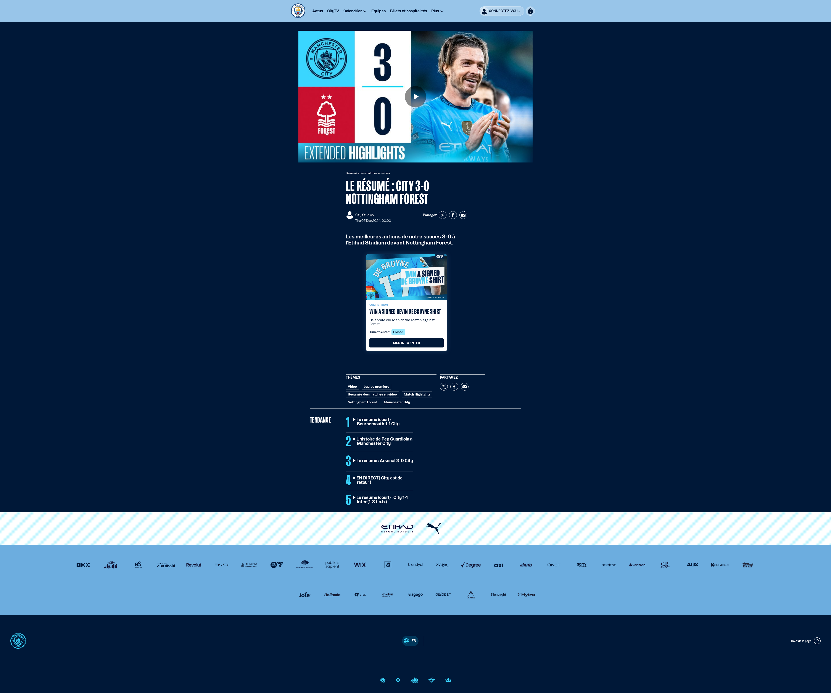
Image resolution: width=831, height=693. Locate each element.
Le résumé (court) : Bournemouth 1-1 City (378, 422)
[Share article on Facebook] (453, 215)
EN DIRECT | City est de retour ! (380, 480)
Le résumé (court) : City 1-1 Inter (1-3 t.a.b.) (382, 499)
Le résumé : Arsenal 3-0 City (385, 461)
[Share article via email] (463, 215)
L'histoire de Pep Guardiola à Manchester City (384, 441)
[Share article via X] (442, 215)
